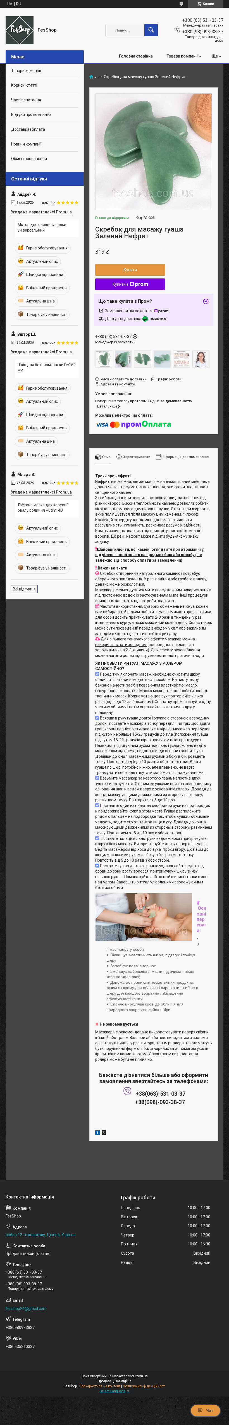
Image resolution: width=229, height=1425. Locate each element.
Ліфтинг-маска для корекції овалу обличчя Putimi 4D (43, 508)
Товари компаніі (182, 56)
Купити (130, 270)
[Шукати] (151, 30)
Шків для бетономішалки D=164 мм (47, 368)
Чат (209, 1410)
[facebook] (97, 1133)
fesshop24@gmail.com (26, 1308)
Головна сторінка (136, 56)
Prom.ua (141, 1376)
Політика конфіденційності (144, 1386)
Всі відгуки (22, 589)
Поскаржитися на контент (99, 1386)
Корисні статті (24, 85)
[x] (104, 1133)
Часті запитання (26, 100)
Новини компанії (26, 144)
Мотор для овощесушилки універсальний (42, 227)
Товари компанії (26, 70)
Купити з (120, 284)
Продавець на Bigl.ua (115, 1381)
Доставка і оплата (28, 129)
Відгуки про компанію (31, 114)
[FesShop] (20, 30)
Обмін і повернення (29, 158)
